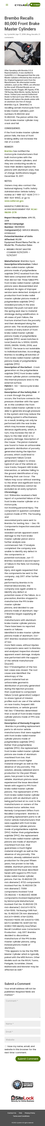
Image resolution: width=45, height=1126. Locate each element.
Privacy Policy (30, 1113)
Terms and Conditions (21, 1116)
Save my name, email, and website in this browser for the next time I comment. (20, 1049)
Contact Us (12, 1113)
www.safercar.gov (13, 200)
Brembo (8, 151)
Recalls (35, 34)
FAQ (20, 1113)
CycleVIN (11, 34)
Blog (29, 34)
